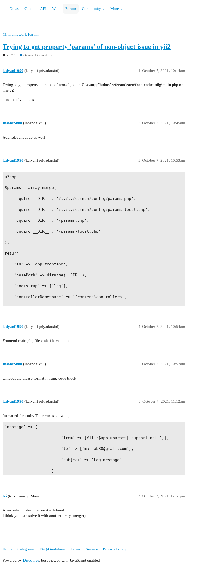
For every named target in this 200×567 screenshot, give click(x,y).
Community (92, 8)
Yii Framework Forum (21, 34)
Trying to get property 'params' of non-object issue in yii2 (87, 46)
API (43, 8)
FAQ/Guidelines (53, 549)
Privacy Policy (114, 549)
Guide (29, 8)
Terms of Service (84, 549)
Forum (70, 8)
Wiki (56, 8)
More (115, 8)
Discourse (31, 560)
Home (7, 549)
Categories (26, 549)
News (14, 8)
